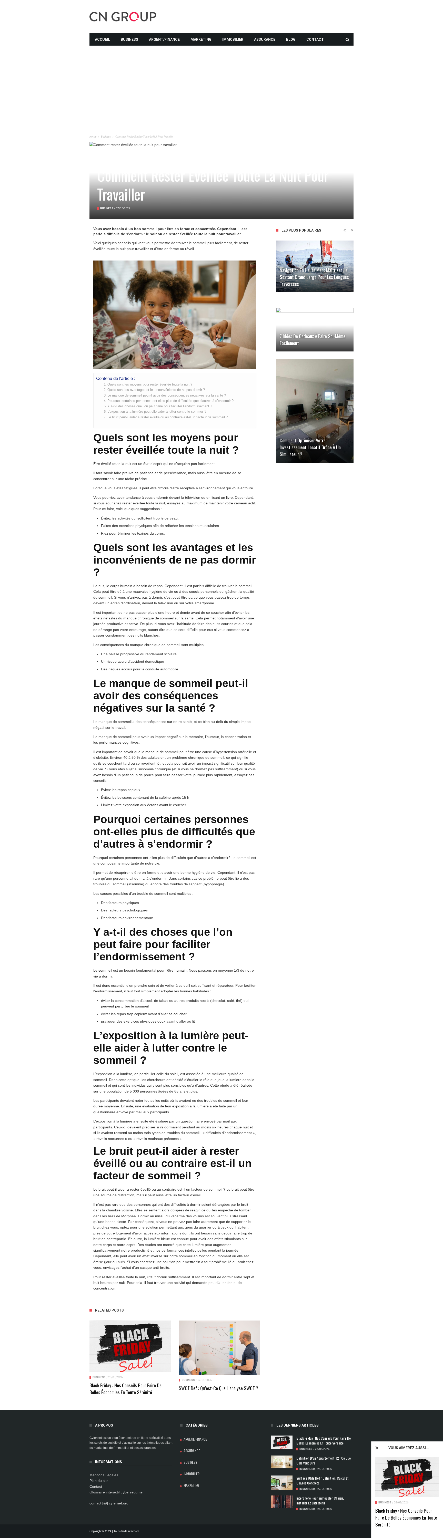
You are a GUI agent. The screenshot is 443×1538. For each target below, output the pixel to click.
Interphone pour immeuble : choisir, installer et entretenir (320, 1500)
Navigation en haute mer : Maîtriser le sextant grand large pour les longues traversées (314, 276)
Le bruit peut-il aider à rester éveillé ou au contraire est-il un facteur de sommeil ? (167, 417)
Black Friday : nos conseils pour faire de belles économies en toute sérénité (406, 1517)
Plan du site (98, 1481)
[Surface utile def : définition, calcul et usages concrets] (282, 1482)
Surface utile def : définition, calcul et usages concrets (322, 1480)
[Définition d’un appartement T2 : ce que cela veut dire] (282, 1462)
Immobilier (232, 39)
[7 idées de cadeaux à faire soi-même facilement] (315, 329)
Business (129, 39)
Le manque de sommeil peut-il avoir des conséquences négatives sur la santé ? (166, 395)
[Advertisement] (221, 81)
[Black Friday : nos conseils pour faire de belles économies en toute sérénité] (407, 1477)
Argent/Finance (164, 39)
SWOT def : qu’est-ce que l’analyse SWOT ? (218, 1387)
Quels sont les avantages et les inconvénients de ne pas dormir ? (156, 390)
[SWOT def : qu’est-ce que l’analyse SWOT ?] (219, 1348)
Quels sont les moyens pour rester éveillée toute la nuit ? (149, 384)
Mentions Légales (103, 1475)
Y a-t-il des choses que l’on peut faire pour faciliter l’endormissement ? (159, 406)
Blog (291, 39)
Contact (315, 39)
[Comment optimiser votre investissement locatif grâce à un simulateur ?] (315, 411)
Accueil (102, 39)
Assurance (264, 39)
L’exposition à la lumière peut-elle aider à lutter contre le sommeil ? (156, 411)
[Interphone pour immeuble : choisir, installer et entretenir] (282, 1501)
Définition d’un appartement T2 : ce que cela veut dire (323, 1460)
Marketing (201, 39)
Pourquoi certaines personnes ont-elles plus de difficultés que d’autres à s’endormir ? (170, 401)
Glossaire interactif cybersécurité (116, 1492)
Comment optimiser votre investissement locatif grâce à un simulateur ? (310, 447)
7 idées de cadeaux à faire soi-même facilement (312, 339)
